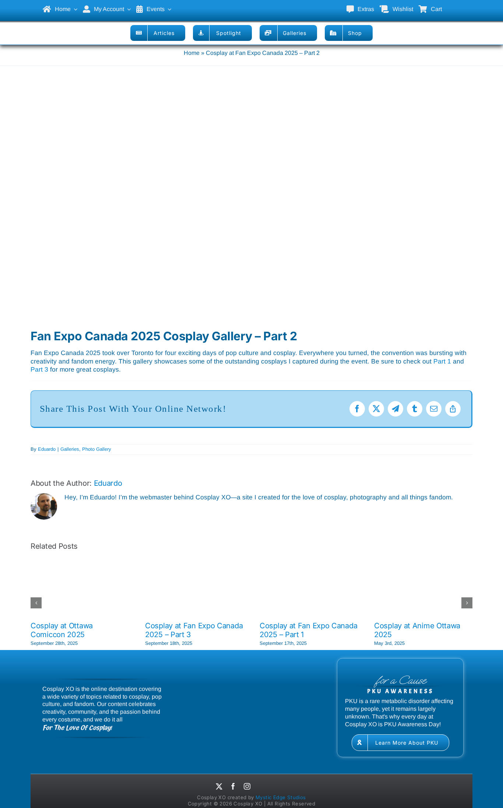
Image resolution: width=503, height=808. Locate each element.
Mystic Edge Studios (281, 797)
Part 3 (39, 369)
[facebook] (233, 786)
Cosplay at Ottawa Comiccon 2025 (62, 630)
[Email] (433, 408)
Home (192, 53)
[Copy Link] (452, 408)
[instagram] (247, 786)
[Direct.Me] (262, 787)
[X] (376, 408)
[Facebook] (357, 408)
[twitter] (219, 786)
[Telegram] (395, 408)
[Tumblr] (414, 408)
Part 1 (442, 361)
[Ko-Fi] (280, 787)
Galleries (69, 449)
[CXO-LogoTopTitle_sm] (251, 4)
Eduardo (47, 449)
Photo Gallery (96, 449)
